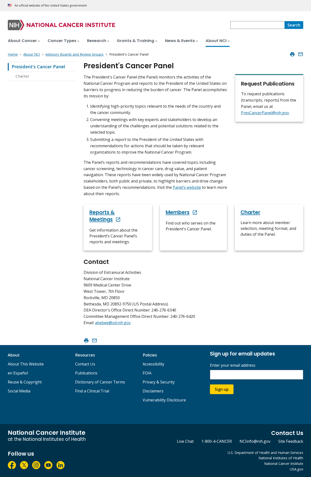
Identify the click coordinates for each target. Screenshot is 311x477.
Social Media (19, 391)
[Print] (292, 54)
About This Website (26, 364)
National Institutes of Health (281, 458)
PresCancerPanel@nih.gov (265, 112)
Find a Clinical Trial (92, 391)
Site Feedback (290, 441)
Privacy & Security (159, 382)
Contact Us (85, 364)
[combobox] (257, 25)
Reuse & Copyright (25, 382)
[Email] (300, 54)
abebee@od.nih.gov (113, 322)
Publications (86, 373)
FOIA (147, 373)
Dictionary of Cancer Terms (100, 382)
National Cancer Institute (283, 463)
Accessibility (153, 364)
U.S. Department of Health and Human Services (265, 452)
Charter (22, 76)
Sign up (222, 389)
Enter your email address (232, 365)
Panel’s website (187, 187)
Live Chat (185, 441)
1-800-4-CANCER (216, 441)
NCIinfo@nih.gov (255, 441)
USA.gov (296, 469)
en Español (18, 373)
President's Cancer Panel (38, 66)
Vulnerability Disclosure (164, 400)
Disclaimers (153, 391)
